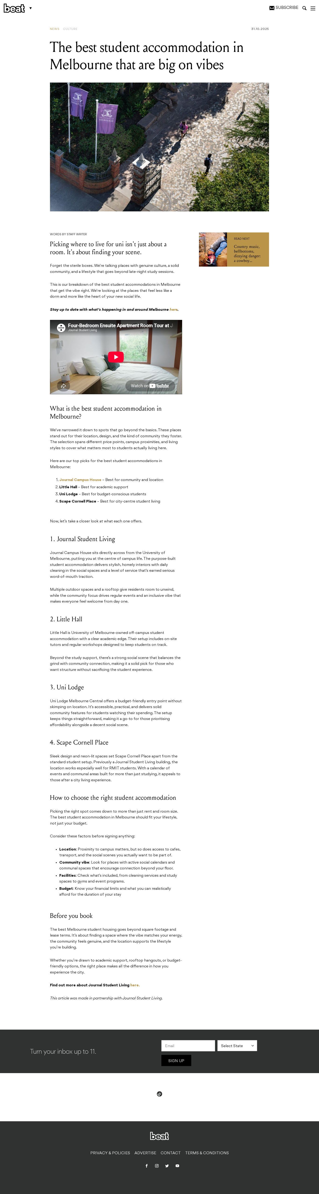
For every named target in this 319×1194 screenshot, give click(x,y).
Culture (70, 29)
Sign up (176, 1061)
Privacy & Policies (110, 1153)
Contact (171, 1153)
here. (135, 985)
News (55, 29)
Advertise (145, 1153)
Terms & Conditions (207, 1153)
